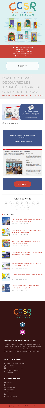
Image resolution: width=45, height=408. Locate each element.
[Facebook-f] (22, 324)
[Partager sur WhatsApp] (28, 207)
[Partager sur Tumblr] (17, 207)
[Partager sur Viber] (27, 203)
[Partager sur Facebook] (6, 203)
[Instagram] (22, 332)
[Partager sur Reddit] (38, 203)
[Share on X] (11, 203)
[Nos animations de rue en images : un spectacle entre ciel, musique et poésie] (6, 232)
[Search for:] (25, 66)
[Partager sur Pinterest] (17, 203)
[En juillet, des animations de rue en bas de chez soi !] (6, 277)
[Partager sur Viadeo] (22, 207)
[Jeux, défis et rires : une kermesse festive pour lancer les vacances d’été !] (6, 243)
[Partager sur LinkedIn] (22, 203)
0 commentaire (24, 223)
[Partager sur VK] (33, 203)
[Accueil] (3, 95)
